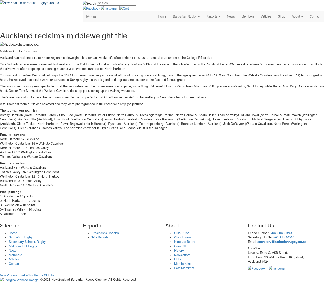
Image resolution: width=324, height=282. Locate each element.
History (179, 250)
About (296, 16)
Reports (212, 16)
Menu (91, 16)
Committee (181, 246)
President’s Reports (105, 233)
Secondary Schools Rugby (27, 241)
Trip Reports (100, 237)
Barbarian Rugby (185, 16)
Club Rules (181, 233)
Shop (281, 16)
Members (248, 16)
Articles (266, 16)
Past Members (184, 268)
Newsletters (182, 255)
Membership (183, 263)
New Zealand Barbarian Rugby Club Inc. (28, 275)
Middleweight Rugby (23, 246)
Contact (315, 16)
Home (162, 16)
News (231, 16)
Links (177, 259)
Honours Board (184, 241)
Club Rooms (182, 237)
